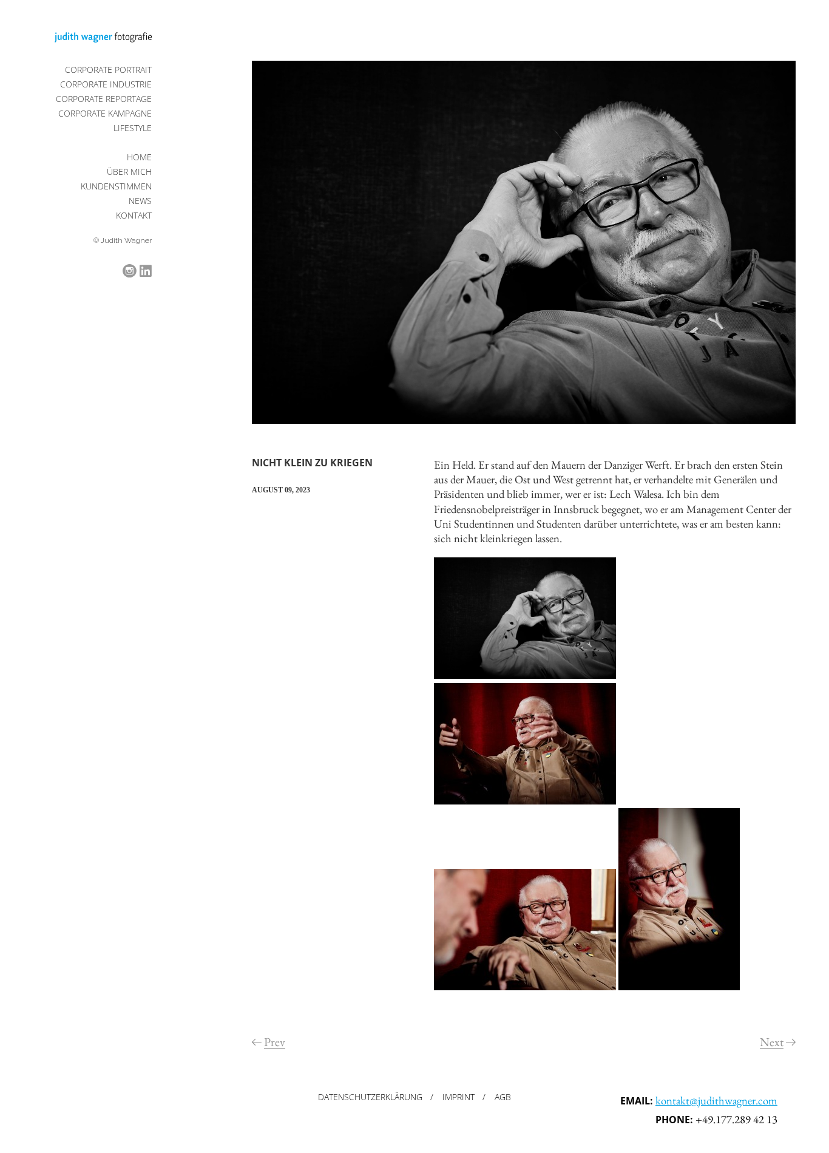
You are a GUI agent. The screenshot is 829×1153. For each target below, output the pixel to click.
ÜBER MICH (129, 171)
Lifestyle (132, 128)
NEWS (140, 200)
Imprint (458, 1097)
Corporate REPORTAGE (104, 98)
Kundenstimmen (116, 186)
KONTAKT (134, 215)
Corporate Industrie (106, 84)
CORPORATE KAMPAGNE (105, 113)
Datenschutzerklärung (370, 1097)
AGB (503, 1097)
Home (139, 157)
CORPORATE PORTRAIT (108, 69)
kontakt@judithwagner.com (716, 1100)
